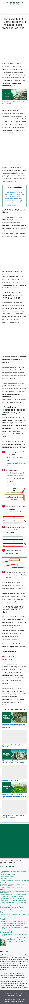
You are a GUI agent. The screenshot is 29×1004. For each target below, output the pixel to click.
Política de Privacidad (14, 995)
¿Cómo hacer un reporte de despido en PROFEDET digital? (14, 200)
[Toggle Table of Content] (23, 190)
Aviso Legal (8, 993)
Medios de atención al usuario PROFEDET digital (14, 204)
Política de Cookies (18, 993)
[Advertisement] (14, 47)
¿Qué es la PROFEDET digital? (14, 192)
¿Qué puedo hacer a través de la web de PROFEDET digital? (14, 195)
